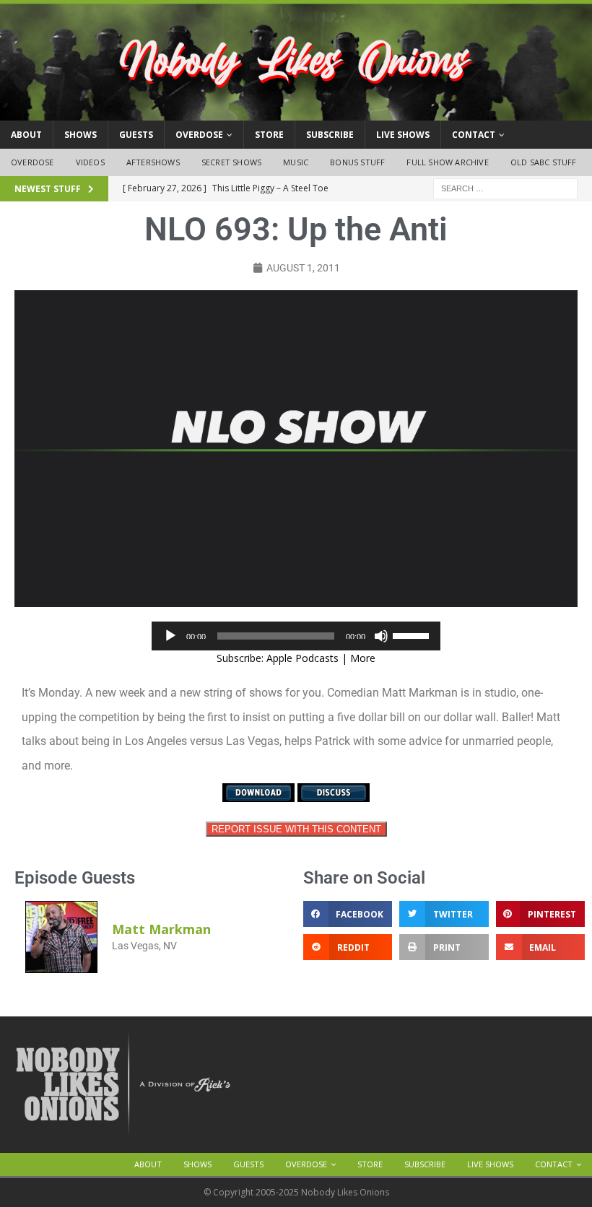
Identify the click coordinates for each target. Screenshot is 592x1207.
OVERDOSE (199, 134)
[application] (296, 636)
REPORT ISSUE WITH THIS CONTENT (296, 829)
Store (269, 134)
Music (295, 162)
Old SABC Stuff (543, 162)
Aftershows (153, 162)
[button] (347, 914)
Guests (136, 134)
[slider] (413, 635)
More (362, 658)
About (26, 134)
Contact (473, 134)
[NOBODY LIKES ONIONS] (296, 112)
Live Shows (403, 134)
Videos (90, 162)
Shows (80, 134)
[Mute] (381, 636)
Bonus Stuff (357, 162)
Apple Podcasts (302, 658)
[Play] (170, 636)
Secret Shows (231, 162)
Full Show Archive (447, 162)
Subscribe (330, 134)
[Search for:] (505, 187)
